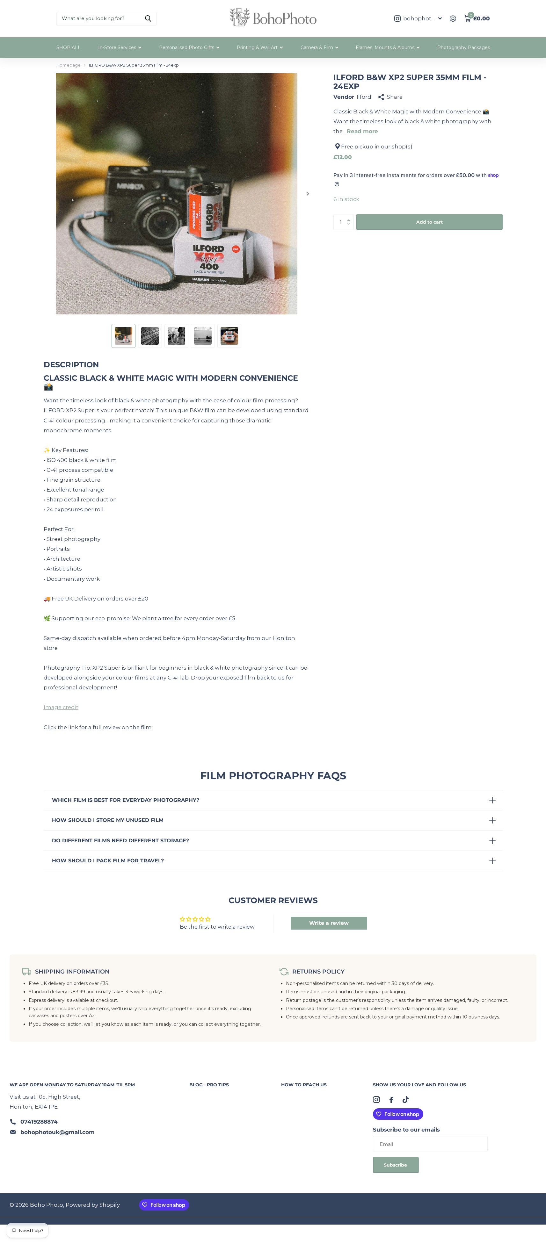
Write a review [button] (329, 923)
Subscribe (396, 1165)
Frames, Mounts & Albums (385, 47)
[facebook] (391, 1100)
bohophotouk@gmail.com (57, 1132)
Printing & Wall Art (257, 47)
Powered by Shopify (93, 1205)
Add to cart (429, 222)
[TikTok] (406, 1099)
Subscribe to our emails (406, 1129)
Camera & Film (317, 47)
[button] (350, 216)
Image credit (61, 707)
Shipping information (72, 971)
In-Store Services (117, 47)
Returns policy (318, 971)
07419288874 (39, 1121)
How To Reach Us (304, 1085)
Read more (362, 131)
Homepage (68, 65)
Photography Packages (463, 47)
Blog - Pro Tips (209, 1085)
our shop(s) (396, 146)
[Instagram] (376, 1099)
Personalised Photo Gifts (186, 47)
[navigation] (123, 336)
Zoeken (148, 18)
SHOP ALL (68, 47)
